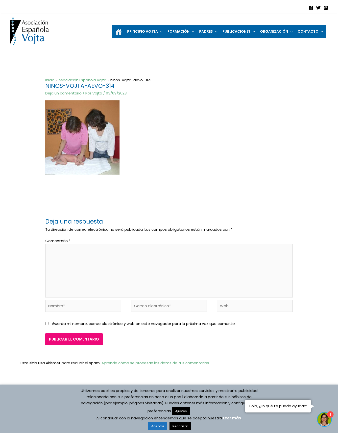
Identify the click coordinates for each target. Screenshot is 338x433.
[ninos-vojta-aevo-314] (82, 137)
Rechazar (180, 426)
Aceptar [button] (157, 426)
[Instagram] (326, 7)
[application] (160, 31)
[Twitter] (318, 7)
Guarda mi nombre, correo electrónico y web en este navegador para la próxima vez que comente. (144, 323)
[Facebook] (311, 7)
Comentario (58, 240)
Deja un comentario (63, 93)
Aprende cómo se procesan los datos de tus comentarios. (155, 362)
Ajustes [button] (181, 411)
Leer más (232, 418)
